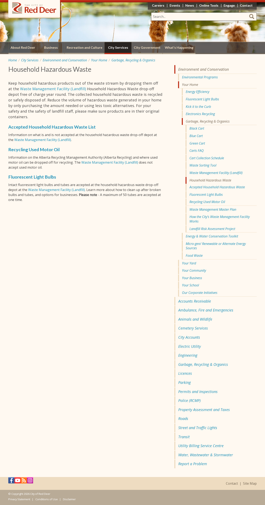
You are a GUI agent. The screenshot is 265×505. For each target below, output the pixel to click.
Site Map (250, 483)
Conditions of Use (46, 499)
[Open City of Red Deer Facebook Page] (11, 481)
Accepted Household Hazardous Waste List (52, 127)
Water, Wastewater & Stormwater (205, 454)
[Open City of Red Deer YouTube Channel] (17, 481)
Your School (190, 285)
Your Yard (189, 263)
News (189, 5)
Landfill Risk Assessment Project (212, 228)
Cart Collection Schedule (206, 158)
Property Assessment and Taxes (204, 409)
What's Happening (179, 47)
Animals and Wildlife (195, 319)
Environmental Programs (200, 77)
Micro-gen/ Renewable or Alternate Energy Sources (216, 246)
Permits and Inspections (198, 391)
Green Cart (197, 143)
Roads (183, 418)
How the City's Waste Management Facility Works (219, 219)
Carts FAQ (196, 150)
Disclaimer (69, 499)
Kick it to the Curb (198, 106)
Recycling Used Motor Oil (34, 149)
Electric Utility (189, 346)
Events (175, 5)
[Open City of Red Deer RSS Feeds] (24, 481)
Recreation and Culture (84, 47)
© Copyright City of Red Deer (29, 494)
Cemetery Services (193, 328)
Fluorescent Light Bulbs (32, 177)
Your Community (194, 270)
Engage (229, 5)
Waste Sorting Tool (202, 165)
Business (51, 47)
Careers (158, 5)
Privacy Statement (19, 499)
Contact (232, 483)
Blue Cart (196, 136)
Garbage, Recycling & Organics (133, 60)
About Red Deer (23, 47)
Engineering (187, 355)
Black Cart (196, 128)
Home (12, 60)
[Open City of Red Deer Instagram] (30, 481)
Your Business (192, 278)
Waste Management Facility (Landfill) (53, 88)
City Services (30, 60)
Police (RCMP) (189, 400)
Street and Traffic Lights (197, 427)
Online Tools (208, 5)
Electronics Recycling (200, 114)
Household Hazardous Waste (210, 180)
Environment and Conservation (65, 60)
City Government (147, 47)
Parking (184, 382)
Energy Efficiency (197, 91)
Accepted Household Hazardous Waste (217, 187)
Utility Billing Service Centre (201, 445)
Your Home (99, 60)
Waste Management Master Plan (212, 209)
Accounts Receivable (194, 301)
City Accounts (189, 337)
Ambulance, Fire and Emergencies (205, 310)
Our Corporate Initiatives (199, 292)
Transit (184, 436)
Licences (185, 373)
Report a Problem (192, 463)
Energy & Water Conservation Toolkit (212, 236)
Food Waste (194, 255)
